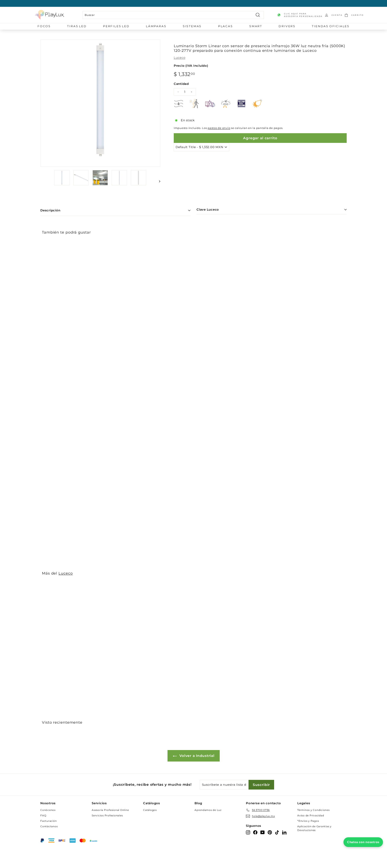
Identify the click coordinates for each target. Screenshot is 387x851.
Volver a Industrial (196, 756)
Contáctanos (49, 826)
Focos (44, 26)
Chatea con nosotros (363, 842)
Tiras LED (76, 26)
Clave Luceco (208, 209)
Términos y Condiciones (313, 810)
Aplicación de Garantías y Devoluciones (314, 828)
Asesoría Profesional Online (110, 810)
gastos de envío (219, 128)
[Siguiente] (157, 181)
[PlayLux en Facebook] (255, 832)
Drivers (287, 26)
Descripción (50, 210)
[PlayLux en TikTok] (277, 832)
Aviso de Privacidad (310, 815)
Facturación (48, 820)
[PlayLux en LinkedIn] (284, 832)
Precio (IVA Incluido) (191, 66)
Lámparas (156, 26)
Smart (255, 26)
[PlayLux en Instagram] (248, 832)
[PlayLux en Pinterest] (270, 832)
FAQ (43, 815)
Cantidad (181, 84)
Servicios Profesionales (107, 815)
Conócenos (48, 810)
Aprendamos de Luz (208, 810)
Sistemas (192, 26)
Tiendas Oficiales (331, 26)
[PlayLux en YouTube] (262, 832)
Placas (225, 26)
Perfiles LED (116, 26)
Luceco (179, 57)
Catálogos (150, 810)
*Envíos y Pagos (308, 820)
